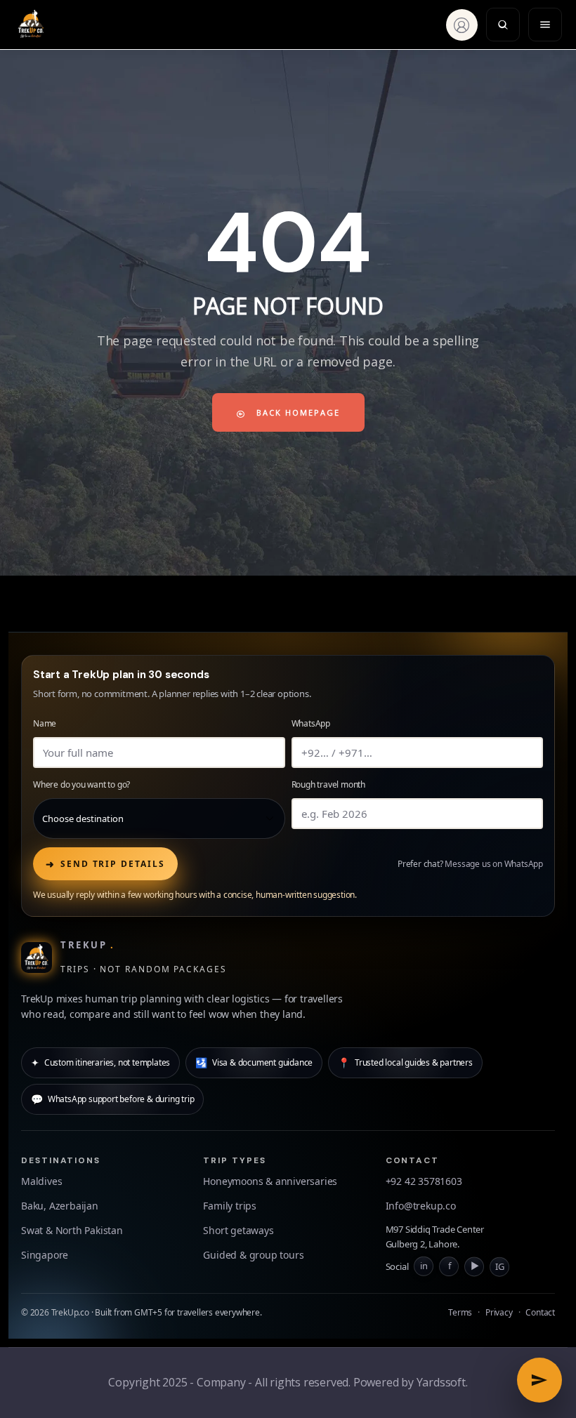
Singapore (44, 1254)
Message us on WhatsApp (494, 864)
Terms (460, 1312)
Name (44, 723)
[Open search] (503, 24)
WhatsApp (311, 723)
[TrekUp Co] (34, 24)
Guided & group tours (253, 1254)
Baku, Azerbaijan (59, 1205)
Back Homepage (296, 412)
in (424, 1265)
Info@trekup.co (421, 1205)
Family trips (229, 1205)
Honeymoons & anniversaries (270, 1181)
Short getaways (238, 1230)
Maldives (41, 1181)
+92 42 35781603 (424, 1181)
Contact (540, 1312)
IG (499, 1265)
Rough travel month (328, 784)
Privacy (499, 1312)
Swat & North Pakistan (72, 1230)
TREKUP (87, 945)
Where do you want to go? (81, 784)
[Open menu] (545, 24)
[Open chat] (539, 1380)
